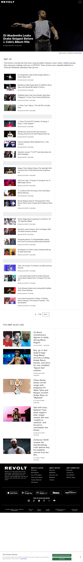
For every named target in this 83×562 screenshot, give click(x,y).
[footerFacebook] (44, 502)
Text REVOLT (70, 475)
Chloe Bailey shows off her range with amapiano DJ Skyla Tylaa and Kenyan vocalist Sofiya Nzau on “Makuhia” (40, 389)
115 (39, 314)
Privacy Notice (39, 510)
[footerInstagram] (29, 502)
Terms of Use (30, 510)
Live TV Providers (36, 475)
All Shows (34, 470)
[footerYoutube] (54, 502)
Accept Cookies (62, 558)
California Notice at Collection (60, 510)
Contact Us (69, 472)
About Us (52, 470)
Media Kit (52, 477)
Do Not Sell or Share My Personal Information (61, 555)
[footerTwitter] (49, 502)
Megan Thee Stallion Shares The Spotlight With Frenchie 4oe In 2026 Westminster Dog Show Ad (35, 170)
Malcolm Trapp (24, 100)
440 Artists (34, 482)
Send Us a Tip (53, 475)
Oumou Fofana (39, 400)
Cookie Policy (48, 510)
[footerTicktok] (34, 502)
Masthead (52, 472)
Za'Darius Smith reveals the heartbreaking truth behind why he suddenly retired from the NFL (41, 447)
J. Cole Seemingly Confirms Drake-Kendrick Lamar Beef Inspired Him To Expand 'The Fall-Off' (34, 278)
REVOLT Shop (70, 477)
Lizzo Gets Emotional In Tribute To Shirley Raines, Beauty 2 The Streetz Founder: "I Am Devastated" (33, 300)
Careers (51, 480)
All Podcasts (35, 472)
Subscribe (69, 470)
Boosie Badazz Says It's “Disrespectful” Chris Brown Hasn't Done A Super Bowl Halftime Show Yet (35, 203)
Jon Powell (38, 345)
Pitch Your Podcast (37, 477)
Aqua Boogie (9, 45)
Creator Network (36, 480)
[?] (10, 77)
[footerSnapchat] (39, 502)
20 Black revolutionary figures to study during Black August (40, 337)
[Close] (80, 557)
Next (45, 314)
